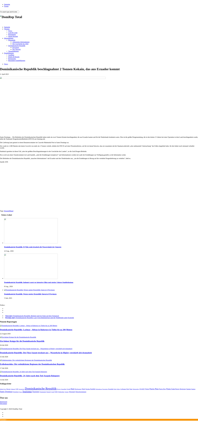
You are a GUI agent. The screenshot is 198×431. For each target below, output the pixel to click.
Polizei (147, 389)
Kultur (118, 389)
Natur (131, 389)
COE (16, 389)
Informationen (8, 38)
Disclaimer (3, 403)
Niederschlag (136, 389)
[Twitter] (4, 312)
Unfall (52, 391)
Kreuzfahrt (110, 389)
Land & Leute (12, 33)
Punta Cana (170, 389)
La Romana (123, 389)
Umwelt (48, 392)
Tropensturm (43, 392)
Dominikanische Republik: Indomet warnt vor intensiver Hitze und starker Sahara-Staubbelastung (38, 282)
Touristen (35, 392)
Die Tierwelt (16, 49)
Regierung (183, 389)
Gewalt (68, 389)
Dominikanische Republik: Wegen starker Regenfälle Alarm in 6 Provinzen (30, 294)
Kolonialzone (99, 389)
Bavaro (8, 389)
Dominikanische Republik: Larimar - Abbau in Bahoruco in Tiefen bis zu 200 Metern (36, 330)
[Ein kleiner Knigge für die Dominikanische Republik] (18, 337)
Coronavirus (21, 389)
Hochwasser (78, 389)
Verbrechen (61, 392)
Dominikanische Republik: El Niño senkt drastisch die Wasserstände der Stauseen (32, 247)
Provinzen (15, 47)
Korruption (105, 389)
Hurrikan (87, 389)
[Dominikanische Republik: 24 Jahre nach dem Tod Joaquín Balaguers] (23, 372)
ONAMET (142, 389)
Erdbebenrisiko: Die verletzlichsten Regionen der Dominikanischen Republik (32, 364)
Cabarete (13, 389)
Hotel (83, 389)
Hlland (11, 211)
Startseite (7, 4)
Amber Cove (3, 389)
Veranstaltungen (13, 51)
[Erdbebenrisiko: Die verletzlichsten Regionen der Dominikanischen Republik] (26, 360)
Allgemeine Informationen (20, 42)
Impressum (3, 402)
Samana (188, 389)
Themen (6, 29)
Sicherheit (16, 392)
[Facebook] (4, 308)
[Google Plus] (4, 310)
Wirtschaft (72, 392)
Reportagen (12, 34)
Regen (177, 389)
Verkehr (67, 391)
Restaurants (12, 59)
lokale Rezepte (13, 36)
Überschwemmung (80, 392)
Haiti (72, 389)
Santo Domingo (6, 392)
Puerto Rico (162, 389)
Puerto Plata (154, 389)
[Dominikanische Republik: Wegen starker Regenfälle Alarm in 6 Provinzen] (29, 290)
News (10, 31)
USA (56, 392)
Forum (6, 6)
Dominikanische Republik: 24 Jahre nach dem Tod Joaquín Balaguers (30, 376)
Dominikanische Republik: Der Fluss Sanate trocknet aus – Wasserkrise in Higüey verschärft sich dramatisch (46, 353)
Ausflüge (11, 55)
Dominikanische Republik (16, 46)
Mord (127, 389)
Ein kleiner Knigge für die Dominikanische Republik (22, 341)
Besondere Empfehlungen (16, 60)
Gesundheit (63, 389)
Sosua (20, 391)
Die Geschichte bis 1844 (20, 44)
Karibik (92, 389)
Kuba (115, 389)
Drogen (6, 211)
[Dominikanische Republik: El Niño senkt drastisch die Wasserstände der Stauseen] (31, 243)
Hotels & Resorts (13, 57)
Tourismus (27, 391)
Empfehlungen (9, 53)
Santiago (193, 389)
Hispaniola (11, 40)
